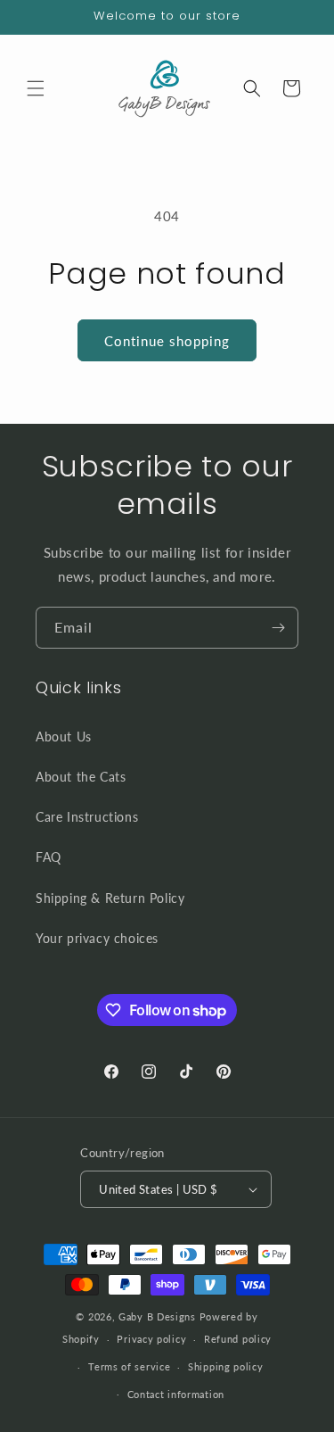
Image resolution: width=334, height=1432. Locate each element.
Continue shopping (167, 341)
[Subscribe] (277, 628)
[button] (35, 88)
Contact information (175, 1394)
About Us (64, 736)
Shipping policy (226, 1366)
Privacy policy (151, 1339)
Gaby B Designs (157, 1316)
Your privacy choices (97, 938)
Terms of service (129, 1366)
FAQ (48, 857)
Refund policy (238, 1339)
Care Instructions (87, 816)
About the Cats (81, 776)
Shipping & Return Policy (110, 898)
